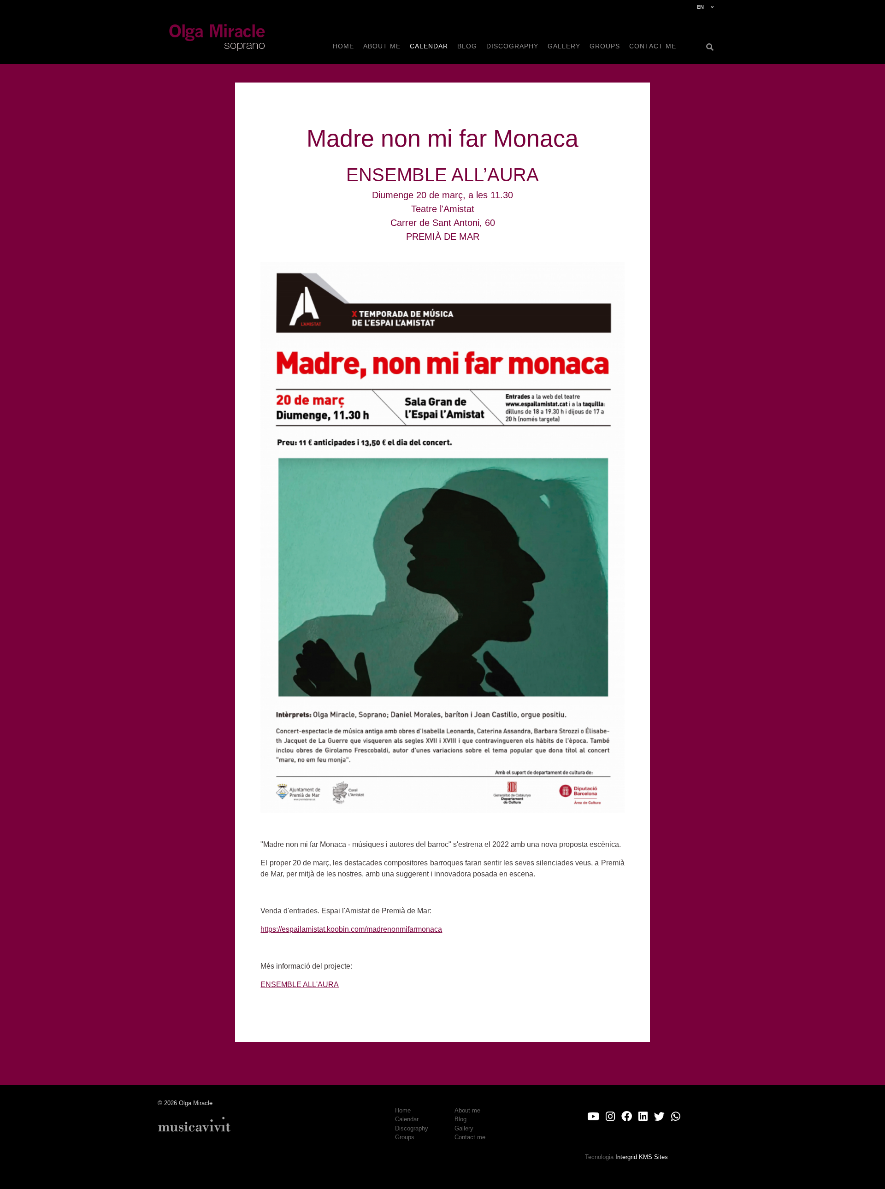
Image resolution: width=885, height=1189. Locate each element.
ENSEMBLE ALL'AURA (299, 984)
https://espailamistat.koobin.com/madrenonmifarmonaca (351, 929)
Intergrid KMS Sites (641, 1157)
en (700, 7)
